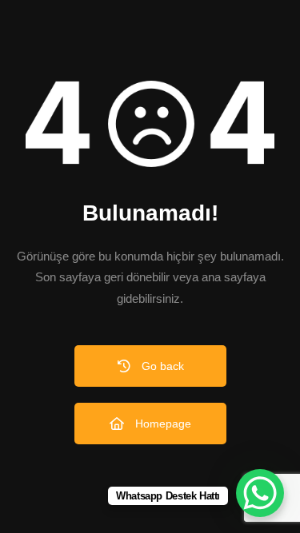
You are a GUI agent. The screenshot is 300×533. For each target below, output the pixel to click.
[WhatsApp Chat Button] (260, 493)
